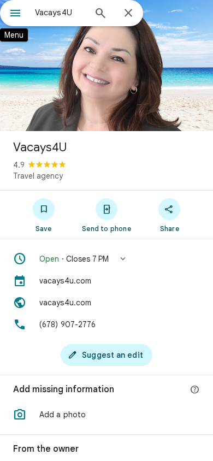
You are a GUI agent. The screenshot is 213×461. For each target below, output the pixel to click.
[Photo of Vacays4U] (106, 65)
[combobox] (60, 12)
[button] (106, 259)
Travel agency (38, 176)
